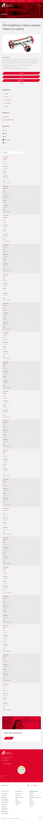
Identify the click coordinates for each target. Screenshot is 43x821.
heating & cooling (19, 797)
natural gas (17, 795)
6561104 (5, 539)
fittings (3, 22)
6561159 (5, 686)
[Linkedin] (32, 785)
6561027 (5, 305)
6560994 (5, 217)
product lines (5, 791)
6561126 (5, 598)
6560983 (5, 188)
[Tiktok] (41, 785)
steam (16, 804)
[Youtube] (35, 785)
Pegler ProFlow (4, 813)
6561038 (5, 334)
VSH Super (3, 806)
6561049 (5, 364)
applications (18, 791)
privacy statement (11, 818)
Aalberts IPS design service (35, 797)
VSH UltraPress (4, 808)
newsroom (31, 804)
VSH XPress (3, 795)
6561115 (4, 569)
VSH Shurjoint (4, 804)
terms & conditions (4, 818)
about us (31, 800)
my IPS (30, 799)
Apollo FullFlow (4, 811)
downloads (31, 795)
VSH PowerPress (5, 802)
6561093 (5, 510)
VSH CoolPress (4, 793)
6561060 (5, 422)
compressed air (18, 802)
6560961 (5, 159)
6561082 (5, 481)
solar (16, 799)
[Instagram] (38, 785)
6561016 (5, 276)
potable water (18, 793)
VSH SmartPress (4, 799)
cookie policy (17, 818)
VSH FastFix (4, 797)
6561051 (5, 393)
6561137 (4, 627)
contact (31, 806)
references (31, 802)
